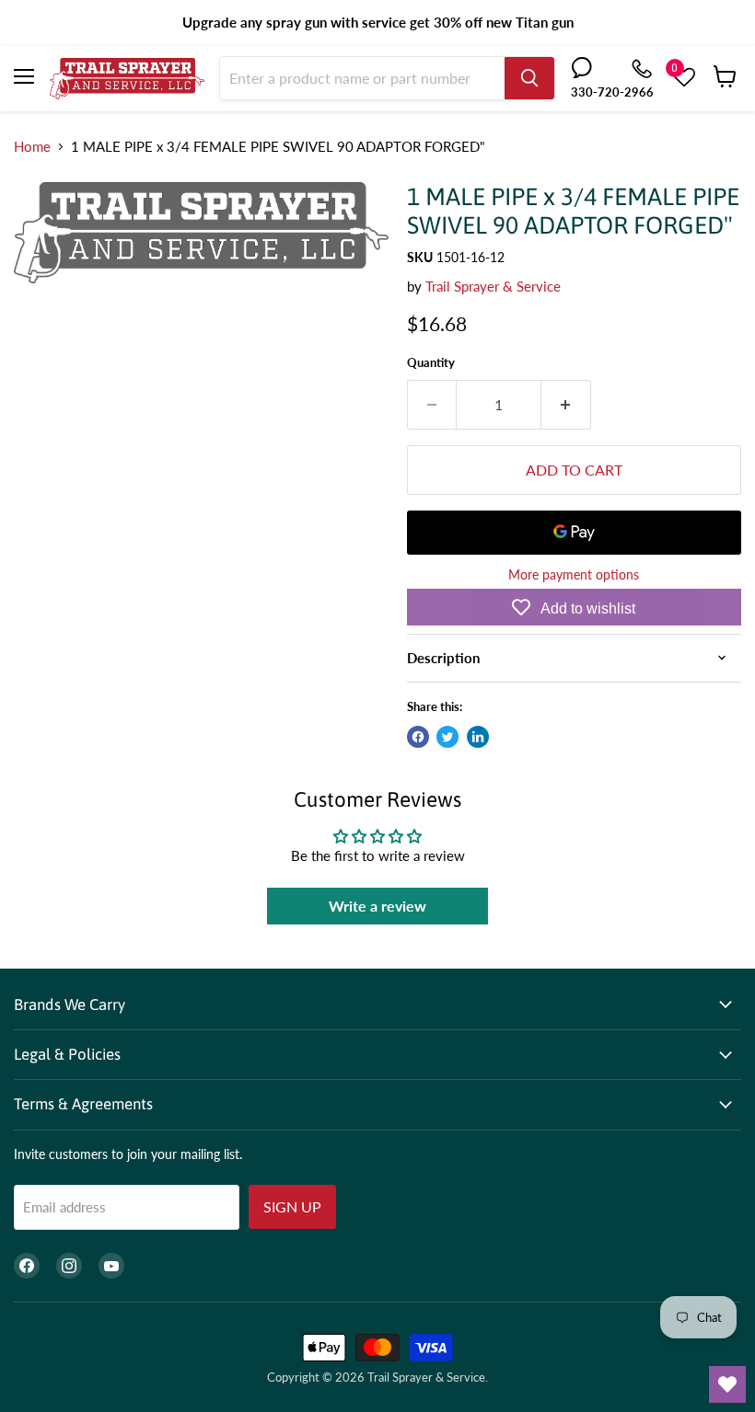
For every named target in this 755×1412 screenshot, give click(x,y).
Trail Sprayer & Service (493, 286)
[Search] (529, 78)
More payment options (573, 575)
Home (32, 147)
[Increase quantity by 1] (566, 405)
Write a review (377, 905)
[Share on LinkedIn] (478, 737)
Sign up (292, 1206)
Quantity (431, 363)
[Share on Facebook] (418, 737)
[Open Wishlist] (727, 1384)
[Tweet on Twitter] (447, 737)
